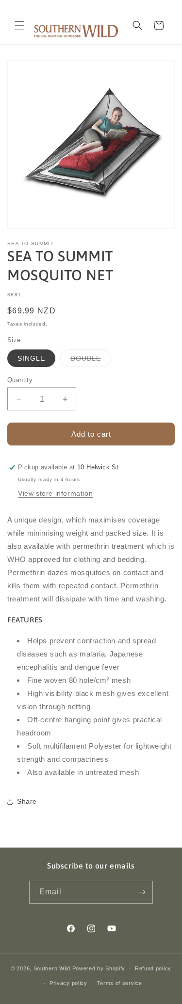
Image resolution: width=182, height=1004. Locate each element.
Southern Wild (51, 968)
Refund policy (153, 968)
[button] (19, 25)
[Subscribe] (141, 892)
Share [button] (27, 801)
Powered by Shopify (99, 968)
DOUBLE (90, 360)
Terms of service (119, 983)
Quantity (20, 380)
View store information (55, 493)
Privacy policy (68, 983)
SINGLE (31, 358)
